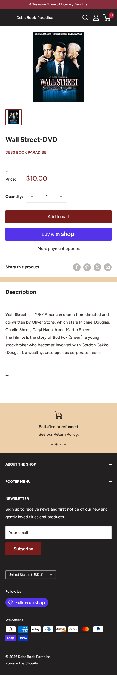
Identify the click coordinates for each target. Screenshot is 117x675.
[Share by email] (108, 267)
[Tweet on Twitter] (97, 267)
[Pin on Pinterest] (87, 267)
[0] (107, 17)
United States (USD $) (26, 575)
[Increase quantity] (61, 196)
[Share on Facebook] (77, 267)
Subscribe (23, 548)
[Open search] (85, 18)
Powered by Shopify (21, 663)
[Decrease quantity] (32, 196)
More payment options (59, 248)
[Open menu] (8, 18)
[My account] (96, 18)
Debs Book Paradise (25, 152)
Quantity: (14, 196)
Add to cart (59, 216)
